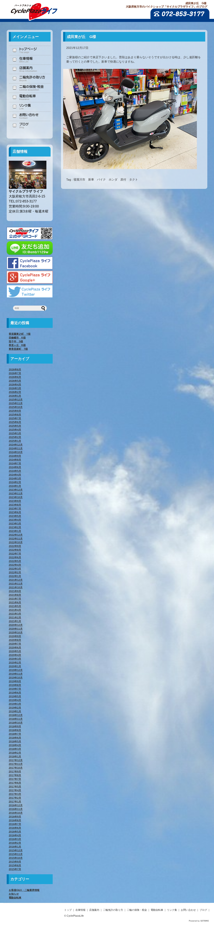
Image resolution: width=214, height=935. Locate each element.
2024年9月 (15, 456)
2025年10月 (16, 407)
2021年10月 (16, 587)
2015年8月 (15, 865)
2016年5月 (15, 831)
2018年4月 (15, 745)
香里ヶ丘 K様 (17, 345)
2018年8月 (15, 730)
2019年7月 (15, 688)
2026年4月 (15, 384)
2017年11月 (16, 764)
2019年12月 (16, 670)
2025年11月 (16, 403)
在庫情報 (80, 909)
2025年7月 (15, 418)
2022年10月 (16, 542)
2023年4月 (15, 519)
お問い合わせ (30, 116)
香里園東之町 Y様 (20, 333)
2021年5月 (15, 606)
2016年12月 (16, 805)
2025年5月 (15, 426)
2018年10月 (16, 722)
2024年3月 (15, 478)
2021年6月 (15, 602)
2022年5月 (15, 561)
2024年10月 (16, 452)
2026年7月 (15, 373)
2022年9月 (15, 546)
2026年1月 (15, 395)
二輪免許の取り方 (30, 78)
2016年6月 (15, 827)
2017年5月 (15, 786)
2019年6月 (15, 692)
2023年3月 (15, 523)
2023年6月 (15, 512)
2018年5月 (15, 741)
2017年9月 (15, 771)
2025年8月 (15, 414)
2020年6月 (15, 647)
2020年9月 (15, 636)
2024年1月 (15, 486)
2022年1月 (15, 576)
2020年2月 (15, 662)
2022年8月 (15, 549)
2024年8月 (15, 459)
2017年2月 (15, 797)
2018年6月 (15, 737)
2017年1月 (15, 801)
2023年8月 (15, 504)
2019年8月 (15, 685)
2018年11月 (16, 719)
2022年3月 (15, 568)
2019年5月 (15, 696)
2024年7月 (15, 463)
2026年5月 (15, 380)
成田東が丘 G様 (81, 37)
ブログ (30, 125)
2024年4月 (15, 474)
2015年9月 (15, 861)
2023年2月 (15, 527)
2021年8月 (15, 595)
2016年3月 (15, 839)
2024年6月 (15, 467)
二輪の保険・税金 (30, 88)
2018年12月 (16, 715)
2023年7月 (15, 508)
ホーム (30, 50)
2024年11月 (16, 448)
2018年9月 (15, 726)
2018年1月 (15, 756)
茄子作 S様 (16, 341)
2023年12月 (16, 489)
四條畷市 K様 (17, 337)
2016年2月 (15, 843)
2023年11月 (16, 493)
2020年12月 (16, 625)
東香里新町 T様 (18, 348)
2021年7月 (15, 598)
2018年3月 (15, 749)
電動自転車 (30, 97)
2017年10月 (16, 767)
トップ (68, 909)
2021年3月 (15, 613)
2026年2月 (15, 392)
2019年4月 (15, 700)
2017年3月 (15, 794)
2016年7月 (15, 824)
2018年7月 (15, 734)
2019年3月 (15, 704)
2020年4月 (15, 655)
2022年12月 (16, 534)
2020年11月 (16, 628)
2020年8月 (15, 640)
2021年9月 (15, 591)
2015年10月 (16, 858)
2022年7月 (15, 553)
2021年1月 (15, 621)
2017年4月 (15, 790)
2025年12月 (16, 399)
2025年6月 (15, 422)
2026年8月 (15, 369)
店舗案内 (30, 69)
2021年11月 (16, 583)
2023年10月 (16, 497)
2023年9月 (15, 501)
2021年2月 (15, 617)
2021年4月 (15, 610)
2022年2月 (15, 572)
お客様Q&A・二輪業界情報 (24, 890)
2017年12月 (16, 760)
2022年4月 (15, 565)
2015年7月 (15, 869)
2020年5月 (15, 651)
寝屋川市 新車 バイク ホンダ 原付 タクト (106, 179)
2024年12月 (16, 444)
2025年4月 (15, 429)
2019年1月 (15, 711)
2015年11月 (16, 854)
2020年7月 (15, 643)
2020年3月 (15, 658)
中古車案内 (30, 59)
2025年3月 (15, 433)
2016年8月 (15, 820)
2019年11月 (16, 673)
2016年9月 (15, 816)
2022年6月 (15, 557)
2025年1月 (15, 441)
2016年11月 (16, 809)
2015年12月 (16, 850)
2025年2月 (15, 437)
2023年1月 (15, 531)
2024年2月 (15, 482)
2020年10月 (16, 632)
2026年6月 (15, 377)
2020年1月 (15, 666)
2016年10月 (16, 812)
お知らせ (14, 893)
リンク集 (30, 106)
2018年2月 (15, 752)
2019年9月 (15, 681)
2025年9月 (15, 410)
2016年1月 (15, 846)
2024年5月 (15, 471)
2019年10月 (16, 677)
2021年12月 (16, 580)
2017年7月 (15, 779)
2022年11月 (16, 538)
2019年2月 (15, 707)
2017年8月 (15, 775)
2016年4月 (15, 835)
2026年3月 (15, 388)
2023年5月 (15, 516)
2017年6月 (15, 782)
